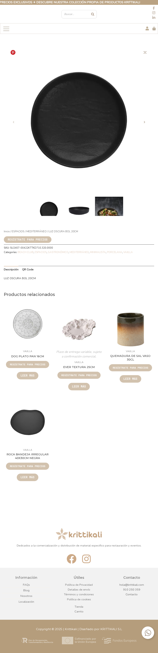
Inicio (7, 231)
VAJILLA (128, 252)
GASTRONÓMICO (58, 252)
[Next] (144, 122)
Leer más (27, 375)
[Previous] (13, 122)
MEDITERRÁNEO (36, 231)
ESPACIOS (18, 231)
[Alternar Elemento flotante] (148, 632)
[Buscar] (93, 14)
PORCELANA (114, 252)
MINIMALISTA (98, 252)
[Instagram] (153, 13)
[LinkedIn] (153, 17)
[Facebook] (153, 8)
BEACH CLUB (26, 252)
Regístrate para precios (28, 239)
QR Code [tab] (28, 269)
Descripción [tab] (11, 269)
